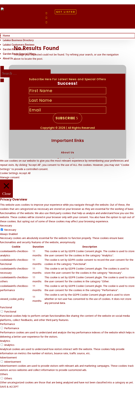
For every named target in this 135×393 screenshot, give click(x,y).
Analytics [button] (5, 340)
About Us (8, 58)
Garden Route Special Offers (19, 53)
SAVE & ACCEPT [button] (9, 386)
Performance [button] (7, 324)
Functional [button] (6, 307)
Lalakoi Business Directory (18, 40)
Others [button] (4, 374)
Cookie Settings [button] (9, 173)
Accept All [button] (24, 173)
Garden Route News (14, 49)
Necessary (10, 229)
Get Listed (65, 11)
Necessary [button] (6, 225)
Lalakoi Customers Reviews (18, 44)
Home (6, 35)
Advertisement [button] (8, 357)
